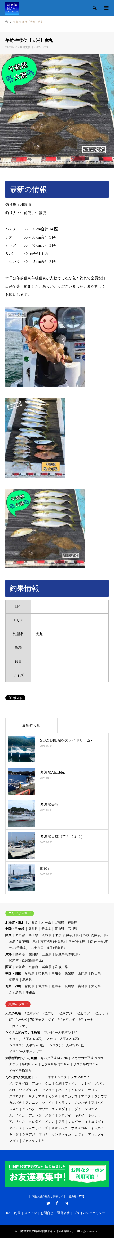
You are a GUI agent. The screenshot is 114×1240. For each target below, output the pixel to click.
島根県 (27, 980)
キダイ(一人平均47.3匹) (25, 1039)
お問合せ (47, 1213)
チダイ (76, 1109)
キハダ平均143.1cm (54, 1058)
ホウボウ (94, 1115)
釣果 (17, 1213)
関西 (8, 967)
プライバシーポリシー (89, 1213)
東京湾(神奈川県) (67, 935)
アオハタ (97, 1102)
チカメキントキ (33, 1141)
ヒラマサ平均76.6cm (55, 1064)
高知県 (56, 973)
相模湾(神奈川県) (95, 935)
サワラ (43, 1109)
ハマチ (63, 1090)
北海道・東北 (14, 922)
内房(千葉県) (77, 941)
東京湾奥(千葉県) (52, 941)
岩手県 (46, 922)
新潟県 (46, 929)
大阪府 (20, 967)
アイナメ (15, 1128)
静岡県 (20, 954)
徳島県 (14, 980)
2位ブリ (48, 1013)
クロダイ (35, 1122)
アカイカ (71, 1083)
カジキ (53, 1096)
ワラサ (39, 1077)
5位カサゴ (101, 1013)
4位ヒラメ (83, 1013)
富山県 (59, 929)
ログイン (30, 1213)
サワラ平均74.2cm (85, 1064)
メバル (99, 1083)
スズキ (14, 1109)
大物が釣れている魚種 (21, 1058)
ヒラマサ (64, 1102)
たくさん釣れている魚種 (22, 1032)
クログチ (78, 1090)
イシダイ (97, 1128)
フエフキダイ (80, 1077)
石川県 (72, 929)
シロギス (91, 1109)
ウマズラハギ (28, 1090)
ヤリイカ (48, 1102)
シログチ (74, 1122)
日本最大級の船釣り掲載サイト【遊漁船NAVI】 (57, 1196)
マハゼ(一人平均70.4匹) (60, 1032)
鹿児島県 (15, 992)
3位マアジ (65, 1013)
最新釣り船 (31, 725)
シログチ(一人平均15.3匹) (67, 1045)
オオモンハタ (57, 1077)
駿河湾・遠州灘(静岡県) (26, 960)
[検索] (94, 8)
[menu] (106, 8)
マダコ (14, 1141)
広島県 (29, 973)
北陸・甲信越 (14, 929)
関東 (8, 935)
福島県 (72, 922)
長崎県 (69, 986)
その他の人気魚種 (18, 1077)
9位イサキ (86, 1020)
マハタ (86, 1096)
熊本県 (56, 986)
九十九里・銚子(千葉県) (48, 948)
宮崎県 (82, 986)
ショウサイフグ (36, 1128)
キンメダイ (60, 1109)
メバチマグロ (18, 1083)
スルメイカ (17, 1115)
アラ (61, 1122)
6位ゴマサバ (18, 1020)
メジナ (50, 1122)
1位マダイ (32, 1013)
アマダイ (48, 1090)
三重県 (46, 954)
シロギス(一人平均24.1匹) (27, 1045)
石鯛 (58, 1083)
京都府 (33, 967)
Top (8, 1213)
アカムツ (31, 1102)
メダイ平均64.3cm (21, 1071)
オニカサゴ (69, 1096)
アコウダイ (96, 1134)
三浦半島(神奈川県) (23, 941)
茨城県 (46, 935)
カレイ (86, 1083)
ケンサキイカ (61, 1134)
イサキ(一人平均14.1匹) (25, 1051)
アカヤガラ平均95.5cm (87, 1058)
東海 (8, 954)
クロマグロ (17, 1096)
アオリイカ (17, 1122)
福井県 (33, 929)
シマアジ (28, 1134)
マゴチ (43, 1134)
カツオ (79, 1134)
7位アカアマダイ (42, 1020)
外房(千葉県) (18, 948)
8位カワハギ (66, 1020)
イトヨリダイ (94, 1122)
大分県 (96, 986)
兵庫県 (46, 967)
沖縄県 (30, 992)
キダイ (79, 1115)
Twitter (48, 1203)
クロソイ (64, 1115)
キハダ (14, 1134)
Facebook (57, 1203)
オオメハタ (59, 1128)
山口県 (82, 973)
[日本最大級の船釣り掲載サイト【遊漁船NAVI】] (12, 8)
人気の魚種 (13, 1013)
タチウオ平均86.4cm (23, 1064)
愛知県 (33, 954)
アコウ (36, 1083)
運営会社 (63, 1213)
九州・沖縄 (13, 986)
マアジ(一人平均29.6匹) (62, 1039)
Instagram (66, 1203)
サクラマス (37, 1096)
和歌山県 (61, 967)
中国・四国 (13, 973)
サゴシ (93, 1090)
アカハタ (35, 1115)
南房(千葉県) (99, 941)
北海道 (33, 922)
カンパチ (15, 1102)
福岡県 (29, 986)
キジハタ (28, 1109)
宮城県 (59, 922)
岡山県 (96, 973)
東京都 (20, 935)
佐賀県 (43, 986)
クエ (48, 1083)
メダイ (50, 1115)
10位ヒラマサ (18, 1026)
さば (12, 1090)
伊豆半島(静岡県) (67, 954)
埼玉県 (33, 935)
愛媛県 (69, 973)
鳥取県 (43, 973)
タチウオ (100, 1096)
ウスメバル (79, 1128)
